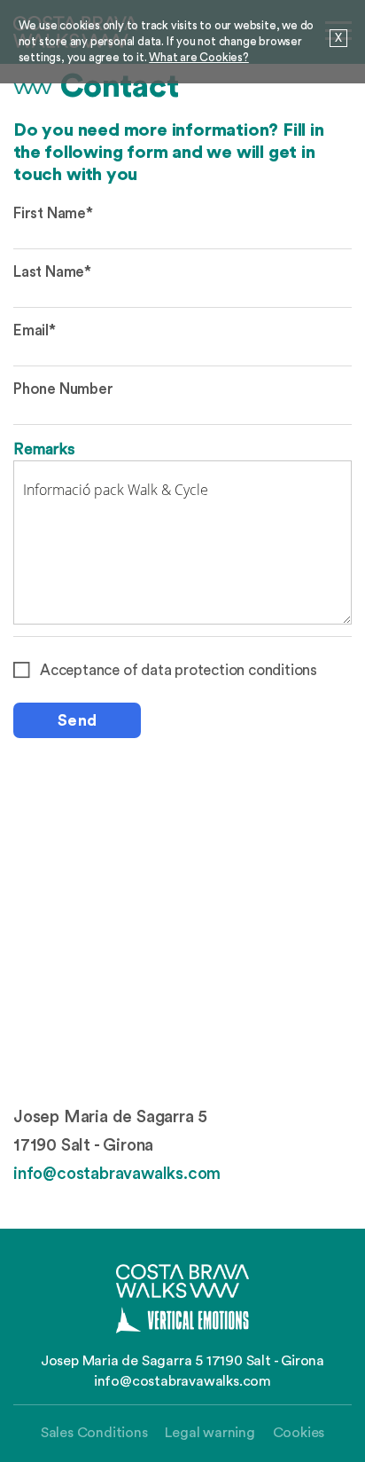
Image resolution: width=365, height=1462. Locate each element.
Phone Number (63, 389)
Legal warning (209, 1433)
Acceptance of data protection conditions (178, 670)
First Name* (53, 213)
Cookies (299, 1433)
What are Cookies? (199, 57)
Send (77, 720)
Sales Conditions (94, 1433)
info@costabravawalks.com (117, 1174)
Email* (34, 330)
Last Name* (52, 271)
